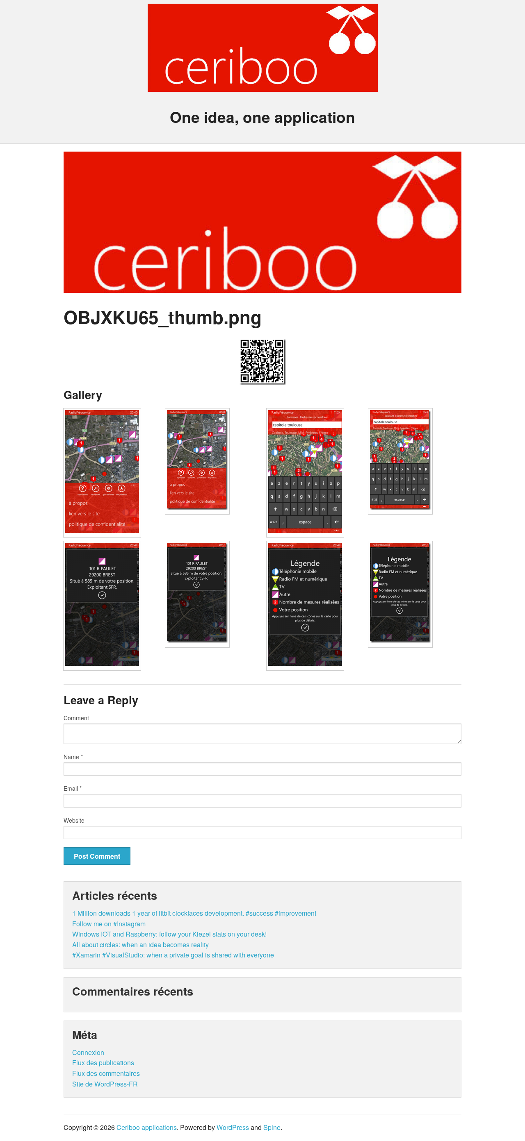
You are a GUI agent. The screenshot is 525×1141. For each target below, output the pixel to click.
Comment (76, 718)
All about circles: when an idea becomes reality (140, 944)
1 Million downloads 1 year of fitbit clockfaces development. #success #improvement (194, 913)
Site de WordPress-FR (105, 1084)
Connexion (88, 1052)
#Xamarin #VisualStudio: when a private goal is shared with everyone (173, 955)
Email (73, 788)
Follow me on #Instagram (109, 923)
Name (73, 757)
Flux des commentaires (106, 1073)
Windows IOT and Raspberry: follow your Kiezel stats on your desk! (169, 934)
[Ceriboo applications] (263, 84)
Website (74, 820)
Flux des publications (103, 1062)
